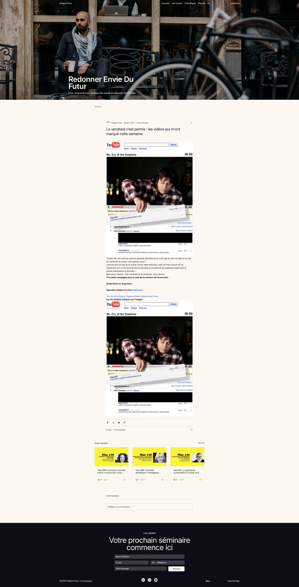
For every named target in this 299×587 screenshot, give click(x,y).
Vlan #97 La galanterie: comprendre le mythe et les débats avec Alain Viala (186, 471)
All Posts (98, 107)
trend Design (87, 581)
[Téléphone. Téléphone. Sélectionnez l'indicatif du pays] (154, 562)
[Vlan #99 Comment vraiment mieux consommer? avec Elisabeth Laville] (111, 456)
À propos (166, 3)
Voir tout (201, 443)
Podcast (201, 3)
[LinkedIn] (143, 580)
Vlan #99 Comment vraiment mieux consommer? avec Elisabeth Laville (111, 471)
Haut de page (233, 581)
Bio (209, 3)
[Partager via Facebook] (107, 422)
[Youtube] (156, 580)
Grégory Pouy (66, 3)
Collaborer (235, 3)
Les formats (177, 3)
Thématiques (190, 3)
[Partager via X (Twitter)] (113, 422)
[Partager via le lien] (124, 422)
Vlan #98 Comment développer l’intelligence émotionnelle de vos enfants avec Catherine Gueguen (149, 471)
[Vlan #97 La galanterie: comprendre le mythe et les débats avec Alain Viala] (187, 456)
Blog (208, 581)
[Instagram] (149, 580)
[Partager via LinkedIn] (119, 422)
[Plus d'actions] (191, 122)
